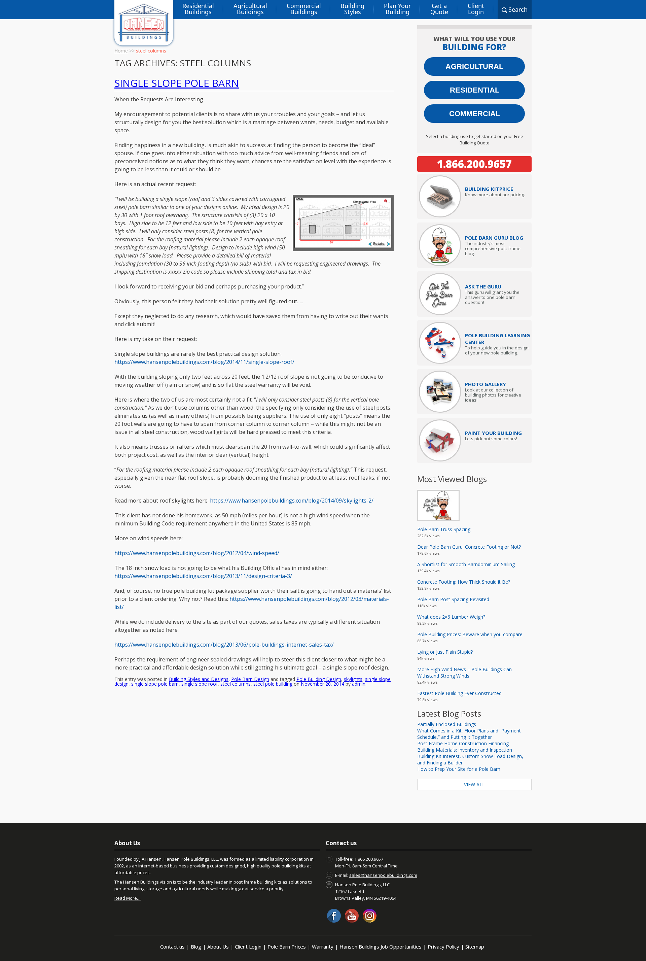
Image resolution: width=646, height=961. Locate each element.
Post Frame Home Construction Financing (463, 743)
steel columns (235, 684)
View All (474, 784)
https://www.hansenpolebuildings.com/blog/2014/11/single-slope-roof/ (204, 362)
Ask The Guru (483, 286)
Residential (474, 90)
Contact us (172, 946)
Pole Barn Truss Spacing (443, 529)
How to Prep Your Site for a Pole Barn (458, 769)
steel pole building (272, 684)
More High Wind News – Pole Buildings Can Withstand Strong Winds (464, 672)
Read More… (127, 898)
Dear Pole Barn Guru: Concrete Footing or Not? (469, 547)
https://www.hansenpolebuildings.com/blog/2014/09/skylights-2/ (291, 500)
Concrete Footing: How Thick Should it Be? (463, 582)
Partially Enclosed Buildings (446, 724)
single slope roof (199, 684)
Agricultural (474, 66)
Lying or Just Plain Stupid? (445, 652)
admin (358, 684)
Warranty (322, 946)
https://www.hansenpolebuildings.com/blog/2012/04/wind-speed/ (196, 553)
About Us (218, 946)
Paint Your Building (493, 433)
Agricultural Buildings (250, 9)
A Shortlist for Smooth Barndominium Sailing (466, 564)
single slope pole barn (155, 684)
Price (489, 188)
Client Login (476, 9)
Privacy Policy (443, 946)
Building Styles (352, 9)
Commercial (474, 113)
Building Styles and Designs (198, 679)
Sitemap (474, 946)
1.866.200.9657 (474, 164)
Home (121, 50)
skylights (353, 679)
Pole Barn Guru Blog (494, 237)
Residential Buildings (198, 9)
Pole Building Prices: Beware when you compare (470, 634)
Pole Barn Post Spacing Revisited (453, 599)
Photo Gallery (485, 384)
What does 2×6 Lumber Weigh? (451, 617)
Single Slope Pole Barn (176, 83)
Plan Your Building (397, 9)
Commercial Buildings (304, 9)
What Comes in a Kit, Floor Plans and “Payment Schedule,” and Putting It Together (469, 733)
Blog (196, 946)
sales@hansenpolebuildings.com (383, 875)
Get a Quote (439, 9)
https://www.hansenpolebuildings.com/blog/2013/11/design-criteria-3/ (203, 576)
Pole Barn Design (250, 679)
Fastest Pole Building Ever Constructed (459, 693)
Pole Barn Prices (286, 946)
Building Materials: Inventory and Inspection (464, 750)
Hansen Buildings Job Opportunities (380, 946)
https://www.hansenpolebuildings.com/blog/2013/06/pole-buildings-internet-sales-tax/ (224, 644)
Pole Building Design (318, 679)
